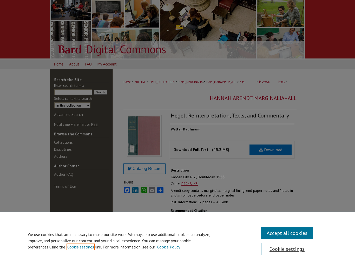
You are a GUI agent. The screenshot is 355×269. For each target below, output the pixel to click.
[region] (177, 240)
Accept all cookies (287, 233)
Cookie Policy (168, 247)
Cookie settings (80, 247)
